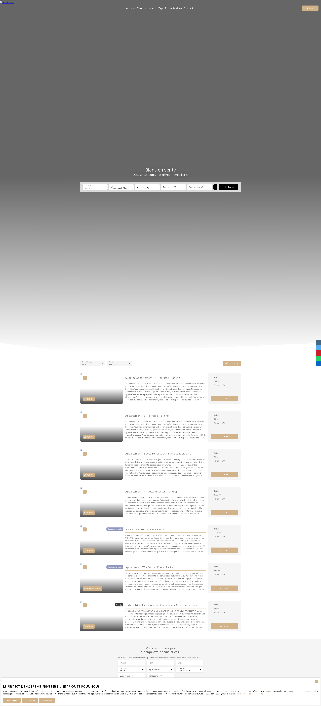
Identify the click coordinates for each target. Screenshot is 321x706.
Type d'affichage (87, 362)
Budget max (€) (169, 187)
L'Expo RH (162, 8)
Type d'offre (88, 186)
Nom (151, 663)
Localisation (140, 186)
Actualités (176, 8)
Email (180, 663)
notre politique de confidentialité (250, 694)
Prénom (123, 663)
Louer (151, 8)
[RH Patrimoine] (12, 8)
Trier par (111, 362)
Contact (188, 8)
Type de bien (114, 186)
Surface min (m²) (196, 187)
